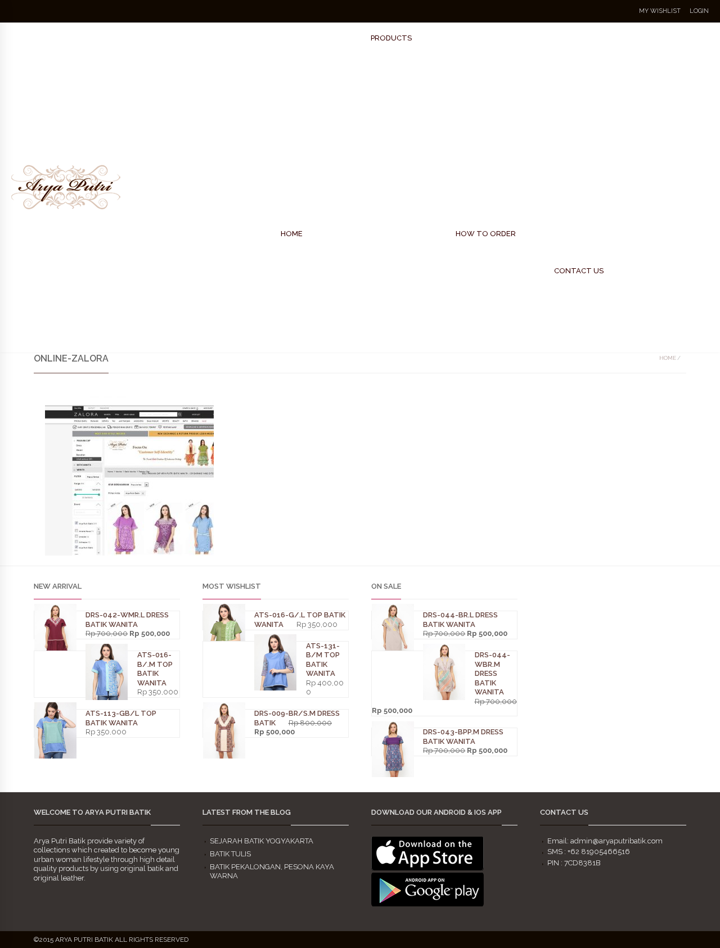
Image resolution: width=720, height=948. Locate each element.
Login (699, 11)
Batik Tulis (230, 854)
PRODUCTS (391, 38)
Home (667, 358)
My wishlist (660, 11)
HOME (292, 233)
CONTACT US (579, 271)
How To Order (486, 233)
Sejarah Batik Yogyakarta (261, 841)
